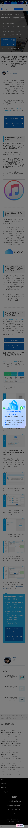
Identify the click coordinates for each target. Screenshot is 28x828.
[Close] (4, 400)
